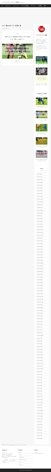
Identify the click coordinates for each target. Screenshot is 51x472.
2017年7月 (39, 410)
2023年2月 (39, 224)
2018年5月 (39, 382)
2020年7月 (39, 310)
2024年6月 (39, 179)
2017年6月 (39, 413)
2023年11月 (39, 199)
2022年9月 (39, 238)
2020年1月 (39, 327)
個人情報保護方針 (21, 457)
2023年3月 (39, 221)
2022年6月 (39, 246)
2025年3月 (39, 174)
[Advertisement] (25, 15)
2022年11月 (39, 232)
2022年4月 (39, 251)
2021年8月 (39, 274)
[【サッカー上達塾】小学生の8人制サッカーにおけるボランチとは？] (41, 154)
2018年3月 (39, 388)
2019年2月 (39, 357)
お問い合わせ (21, 464)
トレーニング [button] (15, 5)
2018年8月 (39, 374)
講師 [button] (45, 5)
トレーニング (17, 41)
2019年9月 (39, 338)
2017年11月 (39, 399)
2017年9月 (39, 404)
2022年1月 (39, 260)
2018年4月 (39, 385)
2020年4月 (39, 318)
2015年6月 (39, 432)
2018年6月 (39, 379)
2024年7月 (39, 176)
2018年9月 (39, 371)
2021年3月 (39, 288)
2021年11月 (39, 265)
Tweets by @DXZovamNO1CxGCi (38, 453)
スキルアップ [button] (7, 5)
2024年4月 (39, 185)
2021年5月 (39, 282)
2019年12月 (39, 329)
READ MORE (17, 61)
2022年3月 (39, 254)
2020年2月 (39, 324)
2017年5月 (39, 416)
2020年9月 (39, 304)
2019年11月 (39, 332)
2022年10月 (39, 235)
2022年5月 (39, 249)
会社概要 (20, 454)
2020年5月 (39, 315)
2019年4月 (39, 352)
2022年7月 (39, 243)
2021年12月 (39, 263)
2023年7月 (39, 210)
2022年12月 (39, 229)
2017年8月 (39, 407)
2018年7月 (39, 377)
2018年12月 (39, 363)
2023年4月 (39, 218)
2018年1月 (39, 393)
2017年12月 (39, 396)
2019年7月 (39, 343)
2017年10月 (39, 402)
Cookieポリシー (21, 462)
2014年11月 (39, 438)
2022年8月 (39, 240)
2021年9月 (39, 271)
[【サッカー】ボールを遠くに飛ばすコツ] (41, 114)
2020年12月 (39, 296)
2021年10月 (39, 268)
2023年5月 (39, 215)
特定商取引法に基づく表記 (22, 459)
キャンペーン (33, 5)
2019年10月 (39, 335)
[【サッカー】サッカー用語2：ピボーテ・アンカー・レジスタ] (41, 127)
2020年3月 (39, 321)
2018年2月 (39, 391)
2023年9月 (39, 204)
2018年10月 (39, 368)
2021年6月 (39, 279)
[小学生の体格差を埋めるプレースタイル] (41, 101)
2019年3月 (39, 354)
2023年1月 (39, 226)
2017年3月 (39, 421)
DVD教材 (40, 5)
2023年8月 (39, 207)
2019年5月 (39, 349)
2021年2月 (39, 290)
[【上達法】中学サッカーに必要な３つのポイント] (41, 141)
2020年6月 (39, 313)
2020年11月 (39, 299)
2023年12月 (39, 196)
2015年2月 (39, 435)
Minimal (23, 470)
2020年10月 (39, 302)
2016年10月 (39, 424)
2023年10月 (39, 201)
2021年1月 (39, 293)
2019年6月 (39, 346)
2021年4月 (39, 285)
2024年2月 (39, 190)
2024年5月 (39, 182)
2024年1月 (39, 193)
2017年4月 (39, 418)
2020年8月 (39, 307)
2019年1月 (39, 360)
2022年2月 (39, 257)
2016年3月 (39, 427)
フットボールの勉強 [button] (24, 5)
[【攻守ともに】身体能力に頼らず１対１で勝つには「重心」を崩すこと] (17, 51)
